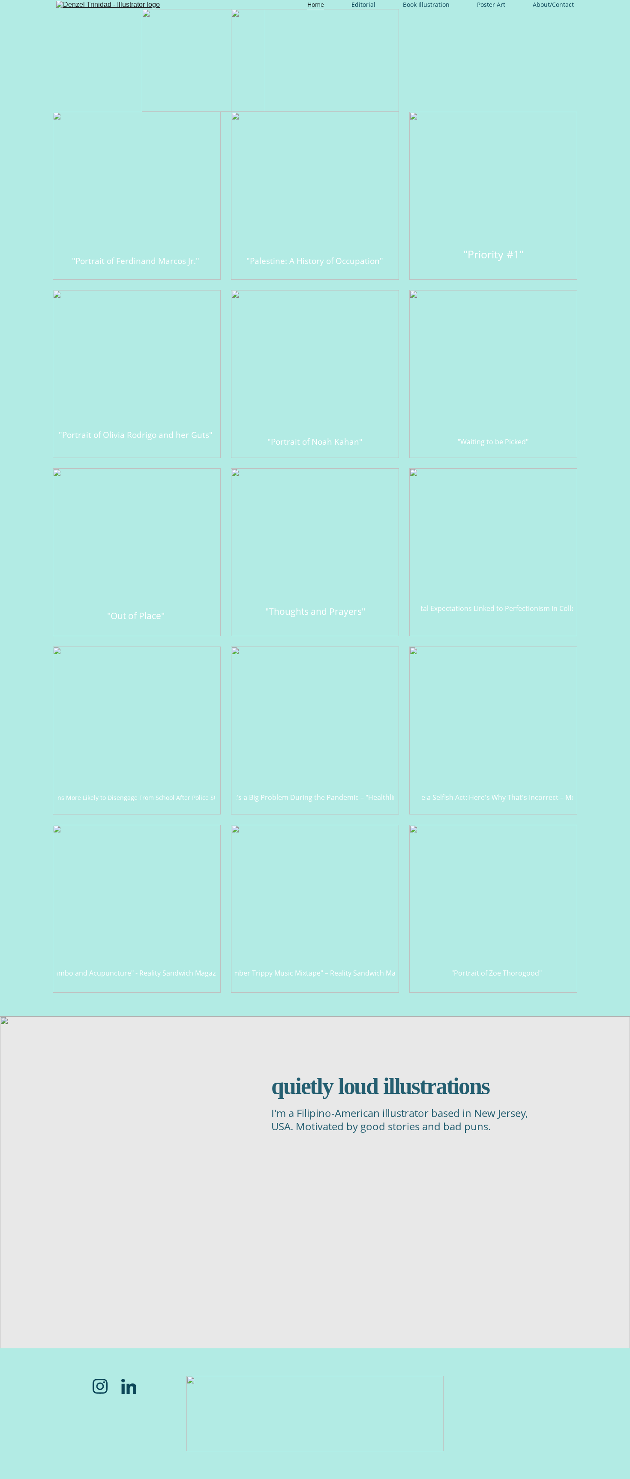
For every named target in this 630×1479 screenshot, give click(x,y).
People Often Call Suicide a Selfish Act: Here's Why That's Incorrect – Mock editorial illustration (497, 797)
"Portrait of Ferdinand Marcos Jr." (135, 260)
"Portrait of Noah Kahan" (315, 441)
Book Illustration (426, 4)
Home (315, 4)
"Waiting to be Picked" (493, 441)
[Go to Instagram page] (100, 1386)
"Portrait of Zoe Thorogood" (496, 973)
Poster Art (491, 4)
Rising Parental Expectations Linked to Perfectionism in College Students (497, 608)
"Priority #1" (493, 254)
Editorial (363, 4)
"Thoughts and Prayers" (315, 611)
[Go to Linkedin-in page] (128, 1386)
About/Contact (553, 4)
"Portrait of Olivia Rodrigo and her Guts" (136, 434)
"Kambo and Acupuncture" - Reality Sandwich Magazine (136, 973)
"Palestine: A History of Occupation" (314, 260)
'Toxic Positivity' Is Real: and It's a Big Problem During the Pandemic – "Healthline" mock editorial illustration (315, 797)
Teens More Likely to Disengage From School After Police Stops (136, 797)
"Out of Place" (136, 616)
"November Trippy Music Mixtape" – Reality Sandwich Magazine (315, 973)
